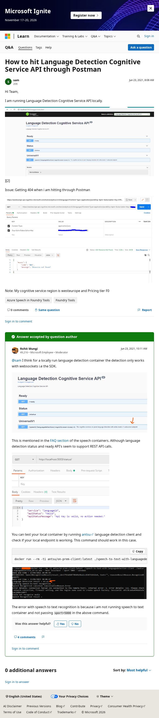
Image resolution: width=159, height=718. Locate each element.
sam (16, 80)
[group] (79, 559)
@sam (17, 360)
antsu (86, 534)
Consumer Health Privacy (125, 706)
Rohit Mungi (29, 349)
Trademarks (65, 712)
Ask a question (141, 47)
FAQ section (59, 440)
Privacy (95, 706)
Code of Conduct (37, 712)
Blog (59, 706)
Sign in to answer (17, 682)
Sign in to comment (18, 321)
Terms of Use (12, 712)
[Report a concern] (43, 637)
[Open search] (138, 36)
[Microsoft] (7, 36)
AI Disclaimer (12, 706)
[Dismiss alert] (150, 8)
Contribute (77, 706)
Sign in (149, 36)
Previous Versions (39, 706)
